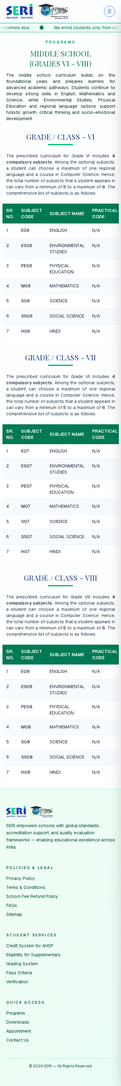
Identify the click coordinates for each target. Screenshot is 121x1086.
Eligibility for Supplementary (33, 955)
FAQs (11, 905)
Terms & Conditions (25, 887)
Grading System (22, 964)
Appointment (18, 1031)
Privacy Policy (20, 878)
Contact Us (17, 1040)
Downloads (17, 1022)
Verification (17, 982)
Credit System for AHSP (29, 946)
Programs (15, 1013)
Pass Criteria (19, 973)
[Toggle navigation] (109, 11)
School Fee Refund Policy (32, 896)
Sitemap (14, 914)
